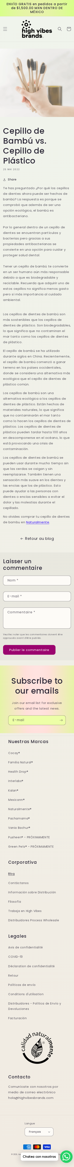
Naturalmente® (20, 809)
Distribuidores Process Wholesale (33, 920)
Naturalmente (37, 522)
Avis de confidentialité (25, 947)
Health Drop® (18, 772)
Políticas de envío (22, 985)
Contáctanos (18, 883)
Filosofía (14, 902)
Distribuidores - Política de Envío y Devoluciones (34, 1006)
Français (35, 1132)
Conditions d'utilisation (26, 994)
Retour (13, 975)
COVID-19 (15, 957)
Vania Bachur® (19, 828)
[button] (5, 29)
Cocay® (14, 753)
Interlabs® (15, 781)
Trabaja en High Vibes (25, 911)
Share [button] (12, 179)
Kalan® (13, 790)
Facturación (17, 1018)
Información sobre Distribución (32, 892)
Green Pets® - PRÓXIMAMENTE (31, 847)
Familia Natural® (20, 762)
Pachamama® (19, 818)
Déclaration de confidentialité (31, 966)
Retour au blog (39, 538)
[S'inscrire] (61, 720)
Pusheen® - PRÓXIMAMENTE (29, 837)
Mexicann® (16, 800)
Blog (11, 874)
